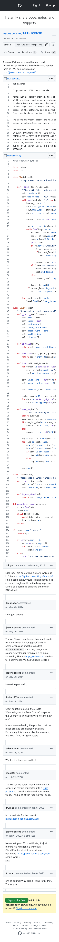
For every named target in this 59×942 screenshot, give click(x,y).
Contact (24, 925)
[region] (29, 116)
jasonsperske (12, 33)
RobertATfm (13, 697)
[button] (46, 44)
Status (37, 922)
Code (11, 52)
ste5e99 (10, 773)
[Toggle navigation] (5, 5)
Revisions (28, 52)
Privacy (17, 922)
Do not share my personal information (29, 928)
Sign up (50, 5)
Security (27, 922)
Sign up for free (16, 900)
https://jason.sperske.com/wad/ (22, 818)
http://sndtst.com (34, 656)
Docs (15, 925)
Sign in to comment (26, 908)
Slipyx (9, 565)
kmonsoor (12, 603)
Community (48, 922)
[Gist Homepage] (20, 5)
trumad (10, 807)
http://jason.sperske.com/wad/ (19, 72)
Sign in (37, 5)
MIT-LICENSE (32, 33)
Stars (49, 52)
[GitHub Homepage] (20, 933)
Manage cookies (38, 925)
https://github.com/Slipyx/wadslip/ (34, 576)
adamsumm (12, 748)
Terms (8, 922)
